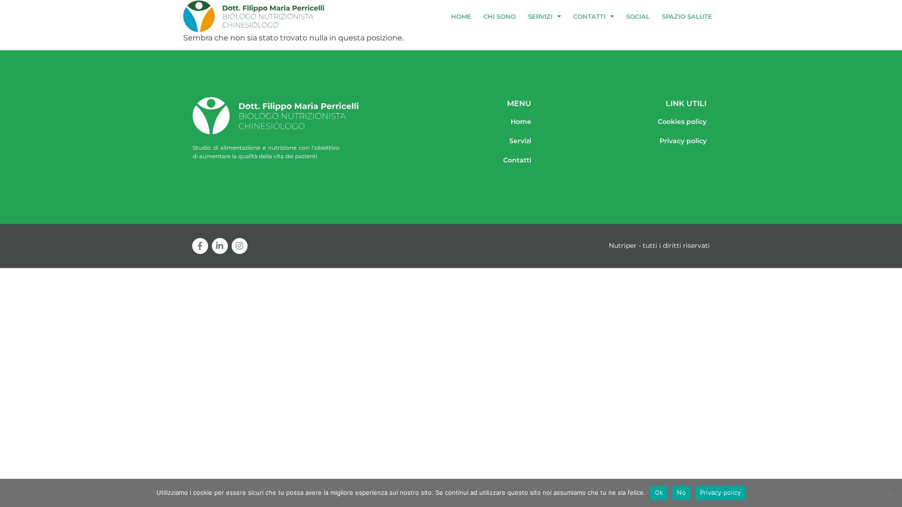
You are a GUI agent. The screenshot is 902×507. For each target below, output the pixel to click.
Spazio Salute (687, 16)
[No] (890, 493)
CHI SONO (499, 16)
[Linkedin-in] (220, 246)
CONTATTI (589, 16)
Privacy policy (720, 492)
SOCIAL (638, 16)
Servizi (540, 16)
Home (461, 16)
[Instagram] (240, 246)
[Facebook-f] (200, 246)
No (681, 492)
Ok (659, 492)
